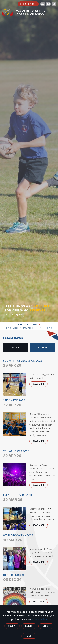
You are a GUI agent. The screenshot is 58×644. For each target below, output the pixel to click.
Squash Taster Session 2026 (22, 363)
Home (35, 324)
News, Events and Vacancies (20, 328)
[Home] (24, 12)
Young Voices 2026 (16, 454)
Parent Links (27, 4)
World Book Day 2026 (18, 538)
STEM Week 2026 (14, 403)
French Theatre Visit (17, 497)
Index (15, 347)
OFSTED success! (14, 577)
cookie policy (39, 619)
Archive (42, 347)
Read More (39, 384)
